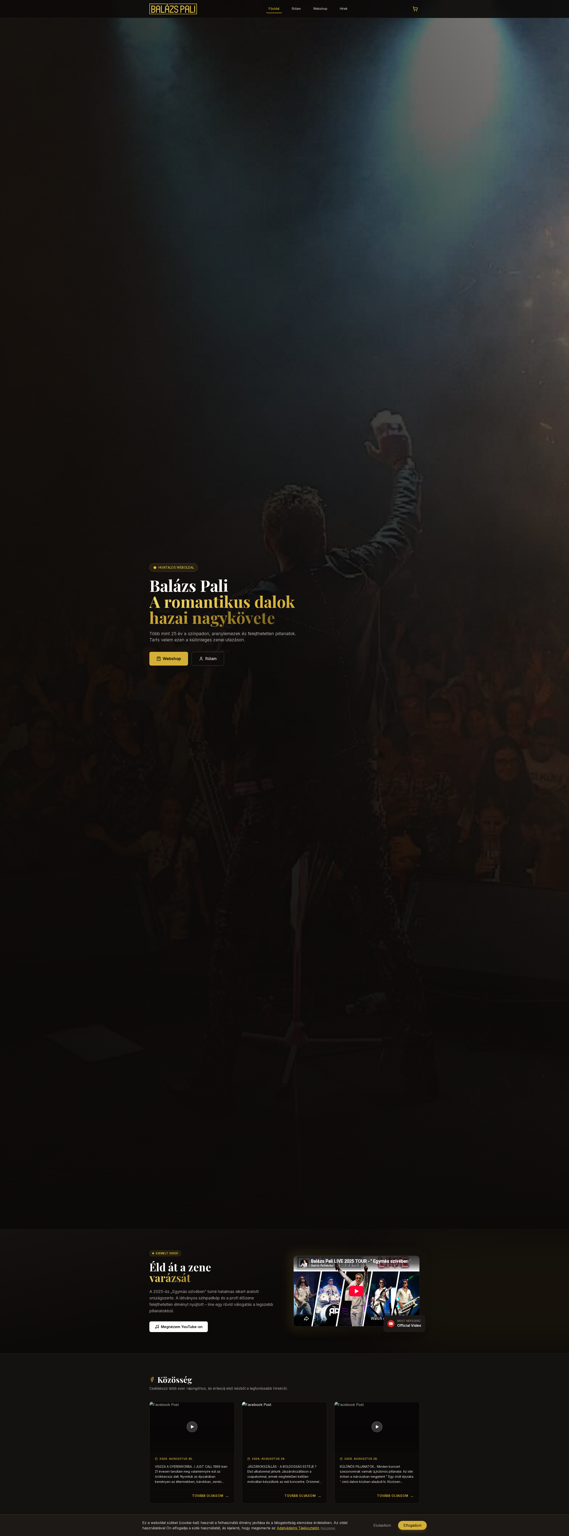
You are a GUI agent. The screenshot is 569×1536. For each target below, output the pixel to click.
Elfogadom (412, 1525)
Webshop (320, 8)
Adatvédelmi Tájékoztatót (298, 1528)
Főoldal (274, 8)
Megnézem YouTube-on (181, 1327)
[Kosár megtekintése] (415, 8)
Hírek (344, 8)
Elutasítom (382, 1525)
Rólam (296, 8)
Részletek (328, 1528)
